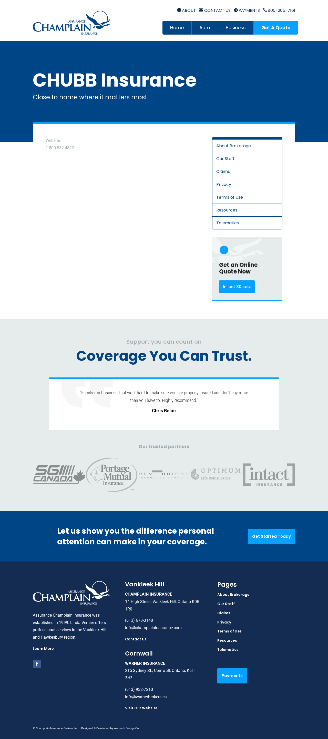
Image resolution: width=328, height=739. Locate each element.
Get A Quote (275, 27)
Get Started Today (271, 536)
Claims (223, 171)
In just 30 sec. (237, 287)
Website (53, 140)
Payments (247, 10)
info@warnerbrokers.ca (146, 696)
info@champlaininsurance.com (153, 627)
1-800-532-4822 (60, 147)
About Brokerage (233, 146)
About (186, 10)
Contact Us (214, 10)
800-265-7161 (279, 10)
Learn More (43, 648)
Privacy (223, 184)
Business (236, 27)
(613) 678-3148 (139, 620)
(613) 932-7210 (139, 689)
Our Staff (225, 159)
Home (177, 27)
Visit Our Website (141, 708)
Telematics (227, 223)
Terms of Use (229, 197)
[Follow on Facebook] (37, 664)
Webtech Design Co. (126, 728)
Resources (226, 210)
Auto (204, 27)
